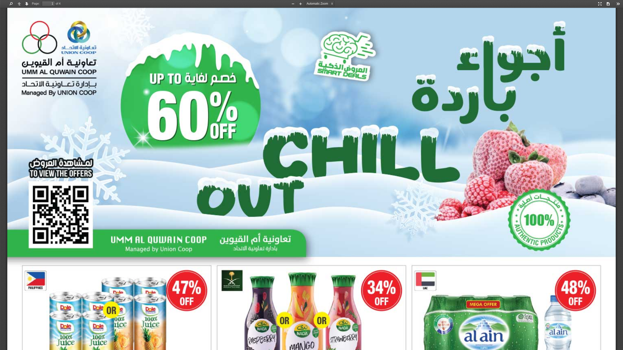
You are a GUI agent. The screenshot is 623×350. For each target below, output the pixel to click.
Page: (36, 3)
